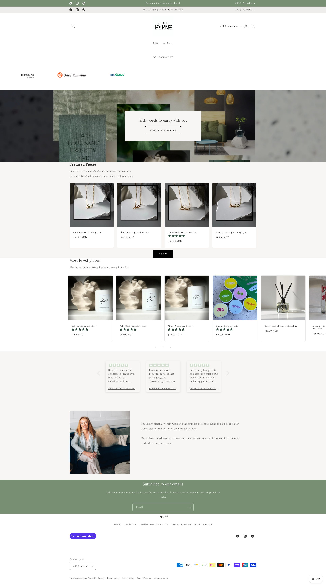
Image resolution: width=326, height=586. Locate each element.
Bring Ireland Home (163, 316)
